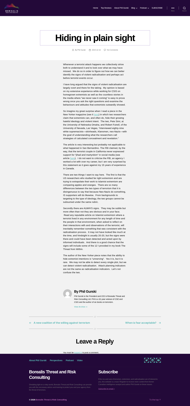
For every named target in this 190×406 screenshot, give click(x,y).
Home (95, 8)
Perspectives (95, 26)
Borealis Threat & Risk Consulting (51, 400)
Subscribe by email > (106, 389)
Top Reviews (106, 8)
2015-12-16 (96, 50)
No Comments (112, 50)
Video (80, 360)
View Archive (80, 307)
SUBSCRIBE (157, 8)
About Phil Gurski (121, 8)
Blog (133, 8)
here (96, 114)
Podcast (143, 8)
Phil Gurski (81, 50)
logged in (78, 352)
